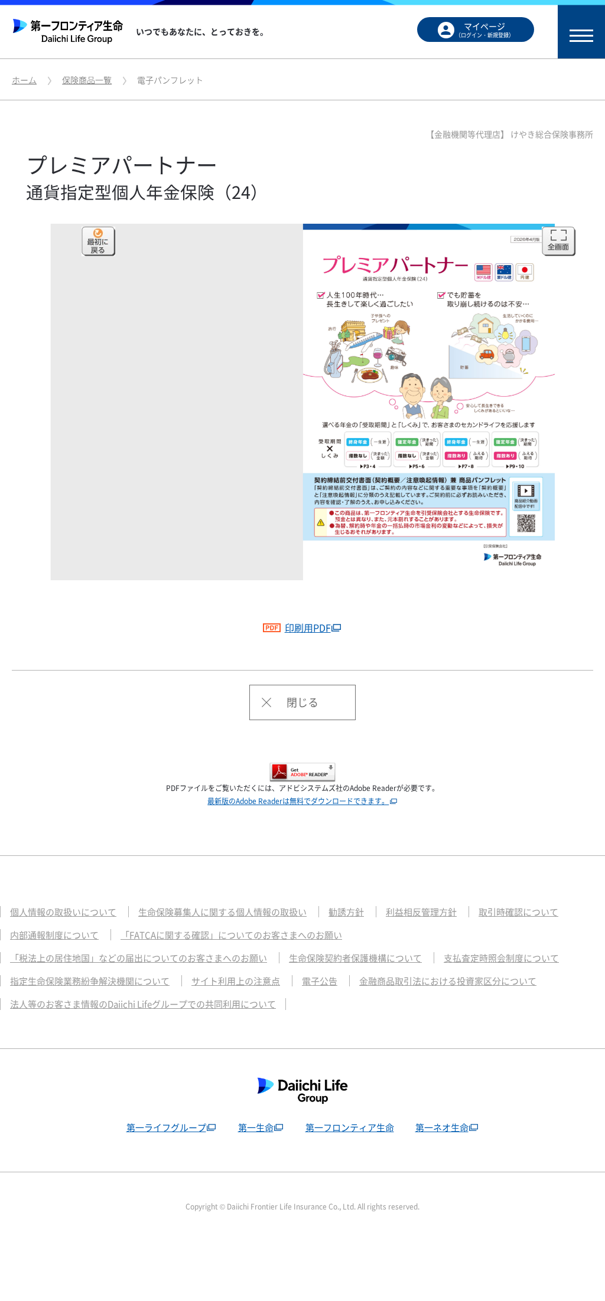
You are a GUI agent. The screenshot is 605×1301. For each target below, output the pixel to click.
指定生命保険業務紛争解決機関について (90, 981)
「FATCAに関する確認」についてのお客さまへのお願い (231, 935)
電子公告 (319, 981)
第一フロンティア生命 (349, 1127)
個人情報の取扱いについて (63, 912)
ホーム (24, 80)
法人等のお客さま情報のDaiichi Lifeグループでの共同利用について (143, 1004)
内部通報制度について (54, 935)
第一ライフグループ (166, 1127)
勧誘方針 (346, 912)
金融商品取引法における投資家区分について (447, 981)
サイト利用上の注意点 (235, 981)
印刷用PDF (308, 627)
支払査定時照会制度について (501, 958)
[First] (98, 241)
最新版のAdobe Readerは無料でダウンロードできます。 (298, 801)
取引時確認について (518, 912)
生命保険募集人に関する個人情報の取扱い (222, 912)
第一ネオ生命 (442, 1127)
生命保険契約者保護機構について (355, 958)
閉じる (302, 702)
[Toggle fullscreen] (558, 241)
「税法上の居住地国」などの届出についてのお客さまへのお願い (138, 958)
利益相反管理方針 (421, 912)
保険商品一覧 (87, 80)
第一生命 (256, 1127)
